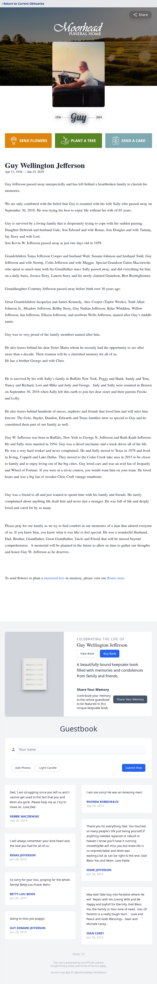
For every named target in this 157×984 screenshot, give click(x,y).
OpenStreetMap (83, 972)
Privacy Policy (67, 966)
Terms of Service (89, 966)
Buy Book (109, 653)
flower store (115, 577)
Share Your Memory (130, 699)
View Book (87, 653)
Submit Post (134, 768)
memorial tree (54, 577)
